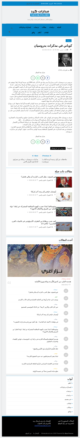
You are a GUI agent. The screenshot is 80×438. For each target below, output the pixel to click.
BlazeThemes (69, 433)
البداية (59, 27)
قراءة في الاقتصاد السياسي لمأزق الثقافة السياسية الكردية (40, 364)
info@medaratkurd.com (43, 426)
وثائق (33, 32)
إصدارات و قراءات (25, 27)
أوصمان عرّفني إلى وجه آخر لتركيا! (43, 192)
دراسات (51, 27)
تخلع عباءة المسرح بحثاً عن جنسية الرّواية (45, 371)
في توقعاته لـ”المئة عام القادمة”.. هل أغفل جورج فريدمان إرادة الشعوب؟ (35, 322)
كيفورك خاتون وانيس (45, 180)
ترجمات (36, 27)
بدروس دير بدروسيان (58, 148)
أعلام (39, 32)
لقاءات (46, 32)
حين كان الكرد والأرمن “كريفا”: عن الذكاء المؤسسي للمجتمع (39, 307)
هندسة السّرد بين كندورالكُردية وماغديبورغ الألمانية (53, 282)
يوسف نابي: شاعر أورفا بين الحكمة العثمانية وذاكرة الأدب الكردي (38, 299)
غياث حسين (63, 50)
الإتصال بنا (36, 3)
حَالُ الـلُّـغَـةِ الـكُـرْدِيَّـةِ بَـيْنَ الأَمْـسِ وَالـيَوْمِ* (45, 349)
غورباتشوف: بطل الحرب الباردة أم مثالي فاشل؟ (38, 177)
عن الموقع (29, 3)
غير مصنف (68, 399)
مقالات (44, 27)
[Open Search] (11, 28)
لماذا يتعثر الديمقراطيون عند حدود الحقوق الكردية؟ (42, 356)
